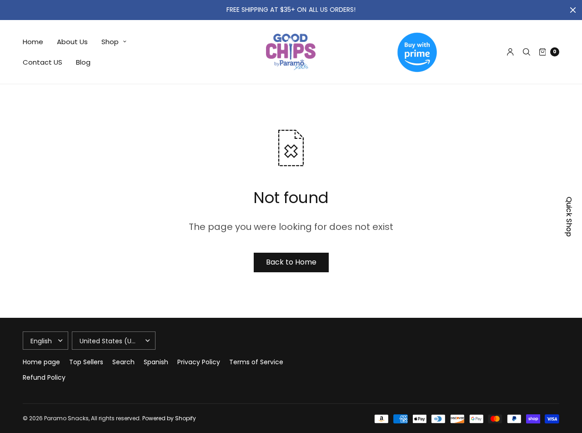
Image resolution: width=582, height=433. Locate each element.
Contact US (42, 62)
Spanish (156, 362)
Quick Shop (569, 217)
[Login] (510, 51)
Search (123, 362)
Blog (83, 62)
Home (33, 41)
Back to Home (291, 262)
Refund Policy (44, 377)
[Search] (526, 51)
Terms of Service (256, 362)
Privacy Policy (198, 362)
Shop (110, 41)
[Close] (573, 10)
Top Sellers (86, 362)
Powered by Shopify (169, 418)
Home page (41, 362)
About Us (72, 41)
